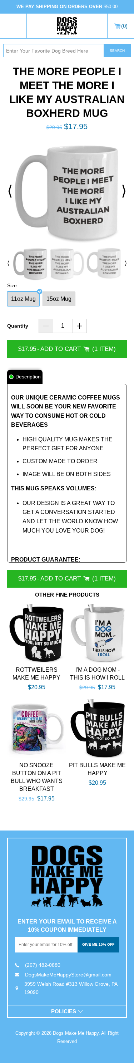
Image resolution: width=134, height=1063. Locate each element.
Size (12, 285)
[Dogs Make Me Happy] (67, 876)
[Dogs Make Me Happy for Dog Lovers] (67, 26)
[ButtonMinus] (46, 326)
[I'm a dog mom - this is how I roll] (97, 633)
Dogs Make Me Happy (76, 1033)
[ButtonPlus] (80, 326)
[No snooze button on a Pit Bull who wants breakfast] (36, 728)
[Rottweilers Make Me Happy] (36, 633)
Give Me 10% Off (98, 944)
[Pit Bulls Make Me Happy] (97, 728)
